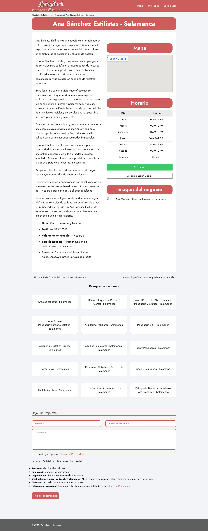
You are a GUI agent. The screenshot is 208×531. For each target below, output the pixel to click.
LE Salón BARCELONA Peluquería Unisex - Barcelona (60, 277)
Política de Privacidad (71, 454)
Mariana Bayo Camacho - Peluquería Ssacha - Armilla (148, 277)
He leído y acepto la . (59, 454)
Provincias (153, 5)
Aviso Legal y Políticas (51, 524)
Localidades (170, 5)
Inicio (140, 5)
